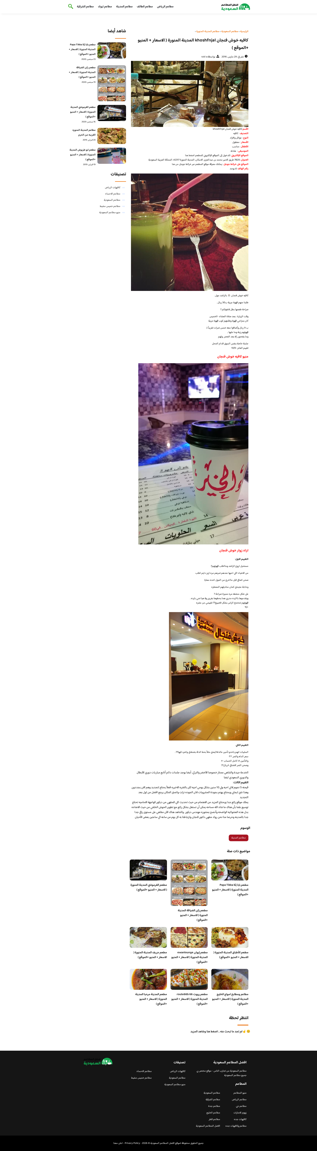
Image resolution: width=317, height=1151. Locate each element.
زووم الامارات (240, 1113)
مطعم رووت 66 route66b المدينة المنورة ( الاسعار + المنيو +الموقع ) (189, 999)
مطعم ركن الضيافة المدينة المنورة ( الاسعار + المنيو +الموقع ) (193, 915)
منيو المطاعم (240, 1093)
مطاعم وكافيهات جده (236, 1126)
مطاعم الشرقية (85, 6)
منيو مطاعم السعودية (109, 212)
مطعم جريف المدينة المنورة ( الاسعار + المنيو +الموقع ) (150, 955)
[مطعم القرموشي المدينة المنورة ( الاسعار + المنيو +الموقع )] (111, 113)
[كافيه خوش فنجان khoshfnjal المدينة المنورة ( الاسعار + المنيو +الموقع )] (189, 94)
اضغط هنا (190, 155)
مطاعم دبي (241, 1106)
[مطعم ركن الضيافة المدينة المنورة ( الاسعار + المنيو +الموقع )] (111, 83)
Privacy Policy (132, 1143)
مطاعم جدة (214, 1106)
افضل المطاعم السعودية (208, 1126)
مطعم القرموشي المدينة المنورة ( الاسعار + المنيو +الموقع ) (148, 887)
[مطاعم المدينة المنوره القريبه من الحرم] (111, 136)
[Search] (70, 7)
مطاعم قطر (214, 1119)
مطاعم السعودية (112, 200)
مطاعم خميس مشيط (110, 206)
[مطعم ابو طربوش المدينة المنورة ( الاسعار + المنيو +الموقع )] (111, 156)
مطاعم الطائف (145, 6)
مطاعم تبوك (105, 6)
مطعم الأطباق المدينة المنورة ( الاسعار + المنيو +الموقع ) (231, 955)
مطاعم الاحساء (112, 194)
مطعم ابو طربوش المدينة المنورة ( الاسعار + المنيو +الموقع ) (83, 155)
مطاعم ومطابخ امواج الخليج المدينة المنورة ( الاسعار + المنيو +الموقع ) (230, 999)
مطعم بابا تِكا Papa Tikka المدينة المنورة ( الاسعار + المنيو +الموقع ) (230, 890)
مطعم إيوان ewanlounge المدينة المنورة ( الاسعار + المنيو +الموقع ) (189, 957)
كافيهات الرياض (112, 187)
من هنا (175, 164)
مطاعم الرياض (165, 6)
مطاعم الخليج (213, 1113)
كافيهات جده (240, 1119)
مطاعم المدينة (124, 6)
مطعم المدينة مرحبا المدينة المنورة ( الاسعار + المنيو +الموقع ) (151, 999)
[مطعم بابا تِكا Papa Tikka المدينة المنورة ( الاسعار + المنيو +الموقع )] (111, 50)
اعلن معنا (118, 1143)
